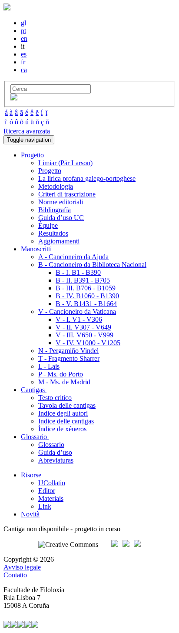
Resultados (53, 233)
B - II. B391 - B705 (83, 280)
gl (23, 23)
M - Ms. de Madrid (64, 382)
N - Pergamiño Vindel (68, 350)
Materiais (50, 498)
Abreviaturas (55, 460)
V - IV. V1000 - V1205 (88, 342)
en (24, 38)
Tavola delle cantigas (67, 405)
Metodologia (55, 186)
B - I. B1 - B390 (78, 272)
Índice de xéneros (62, 429)
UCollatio (51, 482)
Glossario (51, 444)
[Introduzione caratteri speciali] (13, 98)
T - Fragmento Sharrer (68, 358)
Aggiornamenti (59, 241)
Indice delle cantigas (66, 421)
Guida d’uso (55, 452)
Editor (46, 490)
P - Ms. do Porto (60, 374)
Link (44, 506)
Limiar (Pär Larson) (65, 163)
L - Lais (49, 366)
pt (23, 30)
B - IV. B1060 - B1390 (87, 296)
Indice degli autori (63, 413)
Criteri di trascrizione (67, 194)
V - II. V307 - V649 (83, 327)
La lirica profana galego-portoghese (87, 178)
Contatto (15, 575)
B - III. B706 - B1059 (86, 288)
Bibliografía (54, 209)
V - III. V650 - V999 (84, 335)
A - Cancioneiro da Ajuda (73, 256)
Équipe (48, 225)
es (24, 54)
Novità (30, 514)
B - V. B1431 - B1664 (86, 303)
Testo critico (55, 397)
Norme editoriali (60, 202)
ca (24, 69)
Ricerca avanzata (26, 131)
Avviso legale (22, 567)
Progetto (49, 170)
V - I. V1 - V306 (79, 319)
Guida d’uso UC (61, 217)
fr (23, 62)
